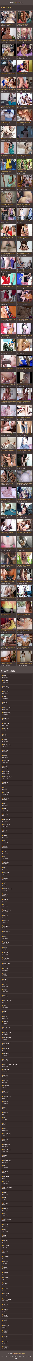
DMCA (16, 1358)
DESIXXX (16, 3)
